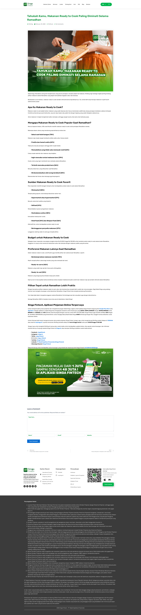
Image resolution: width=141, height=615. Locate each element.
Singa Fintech (41, 340)
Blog (83, 4)
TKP (103, 4)
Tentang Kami (68, 4)
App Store (31, 310)
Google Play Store (104, 308)
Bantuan (88, 4)
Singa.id (58, 328)
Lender (61, 4)
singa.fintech (39, 336)
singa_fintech (42, 338)
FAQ (79, 4)
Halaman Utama (47, 4)
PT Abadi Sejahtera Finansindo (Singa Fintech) (50, 342)
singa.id (40, 334)
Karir (75, 4)
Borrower (55, 4)
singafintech (41, 332)
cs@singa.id (38, 322)
